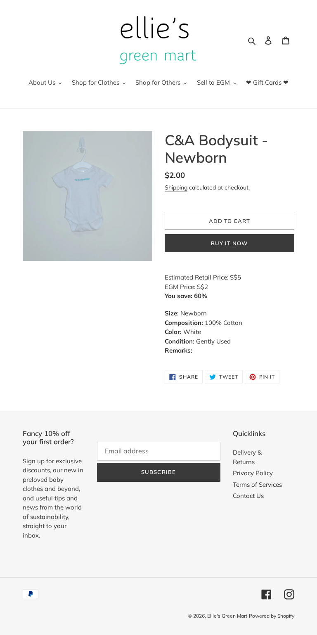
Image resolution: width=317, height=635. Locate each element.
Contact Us (248, 496)
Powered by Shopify (271, 616)
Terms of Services (257, 484)
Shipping (176, 187)
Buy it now (229, 243)
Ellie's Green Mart (227, 616)
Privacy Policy (253, 473)
